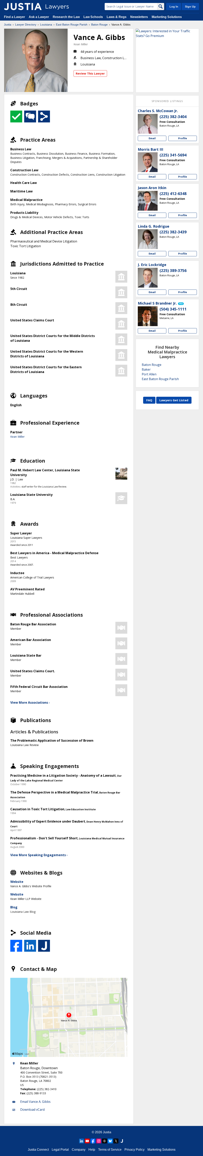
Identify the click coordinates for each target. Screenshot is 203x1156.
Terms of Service (110, 1149)
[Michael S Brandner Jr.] (148, 316)
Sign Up (190, 6)
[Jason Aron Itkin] (148, 201)
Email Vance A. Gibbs (35, 1101)
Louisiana (46, 24)
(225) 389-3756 (173, 270)
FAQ (149, 400)
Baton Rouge (99, 24)
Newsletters (139, 17)
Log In (173, 6)
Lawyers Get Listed (173, 400)
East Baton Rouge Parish (71, 24)
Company (78, 1149)
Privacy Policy (134, 1149)
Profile (182, 138)
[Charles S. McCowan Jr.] (148, 124)
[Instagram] (98, 1141)
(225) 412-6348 (173, 193)
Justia (7, 24)
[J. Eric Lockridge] (148, 278)
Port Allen (149, 374)
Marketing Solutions (167, 17)
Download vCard (32, 1109)
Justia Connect (38, 1149)
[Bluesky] (110, 1141)
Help (91, 1149)
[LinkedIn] (81, 1141)
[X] (116, 1141)
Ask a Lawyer (39, 17)
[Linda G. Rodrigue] (148, 239)
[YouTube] (87, 1141)
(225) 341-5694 (173, 155)
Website (16, 882)
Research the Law (66, 17)
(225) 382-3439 (173, 232)
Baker (146, 369)
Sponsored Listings (167, 101)
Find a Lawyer (14, 17)
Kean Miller (81, 44)
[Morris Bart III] (148, 162)
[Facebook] (93, 1141)
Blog (13, 907)
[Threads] (104, 1141)
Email (152, 138)
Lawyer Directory (25, 24)
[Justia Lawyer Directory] (23, 6)
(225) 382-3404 (173, 116)
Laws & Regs (116, 17)
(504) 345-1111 (173, 309)
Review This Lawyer (90, 73)
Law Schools (93, 17)
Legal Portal (60, 1149)
